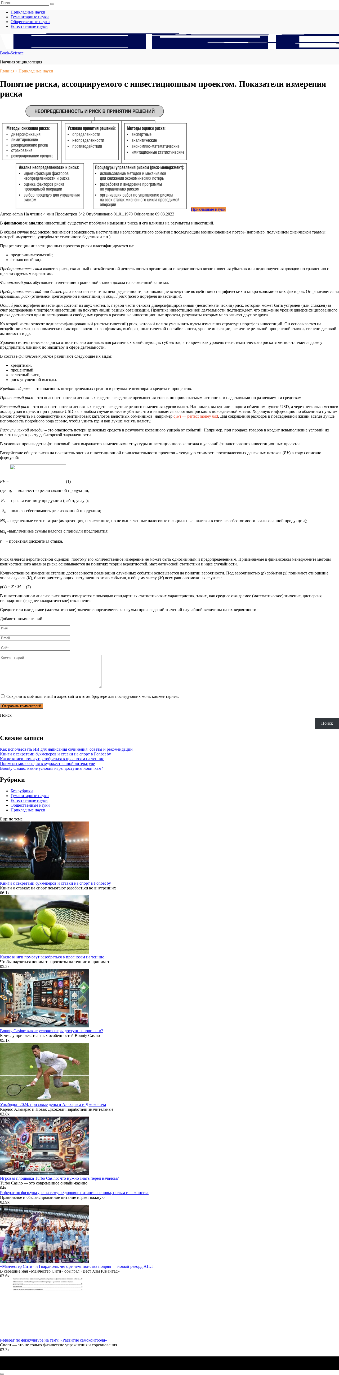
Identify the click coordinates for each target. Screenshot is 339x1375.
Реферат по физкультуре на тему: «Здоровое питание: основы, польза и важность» (74, 1192)
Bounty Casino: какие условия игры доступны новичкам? (51, 768)
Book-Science (12, 53)
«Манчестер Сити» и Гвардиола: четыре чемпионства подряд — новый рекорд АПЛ (76, 1266)
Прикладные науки (28, 12)
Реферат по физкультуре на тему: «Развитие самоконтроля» (53, 1340)
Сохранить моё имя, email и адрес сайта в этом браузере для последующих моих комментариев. (92, 696)
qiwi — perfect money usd (195, 416)
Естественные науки (29, 26)
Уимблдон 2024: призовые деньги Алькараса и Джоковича (53, 1104)
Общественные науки (30, 21)
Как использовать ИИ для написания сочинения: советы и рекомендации (66, 749)
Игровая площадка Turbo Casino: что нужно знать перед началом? (59, 1178)
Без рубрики (22, 791)
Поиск (6, 715)
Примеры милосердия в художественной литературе (47, 763)
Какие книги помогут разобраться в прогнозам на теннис (52, 758)
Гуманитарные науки (30, 17)
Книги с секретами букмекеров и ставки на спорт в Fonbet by (55, 754)
